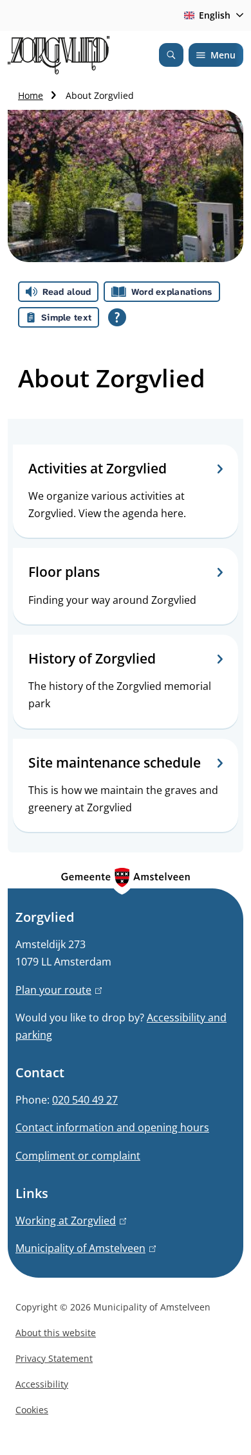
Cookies (31, 1410)
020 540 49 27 (85, 1100)
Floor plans (64, 572)
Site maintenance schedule (114, 763)
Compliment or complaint (77, 1156)
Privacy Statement (54, 1358)
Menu (223, 55)
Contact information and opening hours (112, 1127)
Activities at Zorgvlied (97, 468)
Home (30, 95)
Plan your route (56, 990)
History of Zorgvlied (92, 658)
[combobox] (211, 15)
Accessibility (41, 1384)
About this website (55, 1333)
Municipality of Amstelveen (83, 1248)
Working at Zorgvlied (68, 1220)
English (214, 15)
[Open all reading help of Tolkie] (117, 317)
